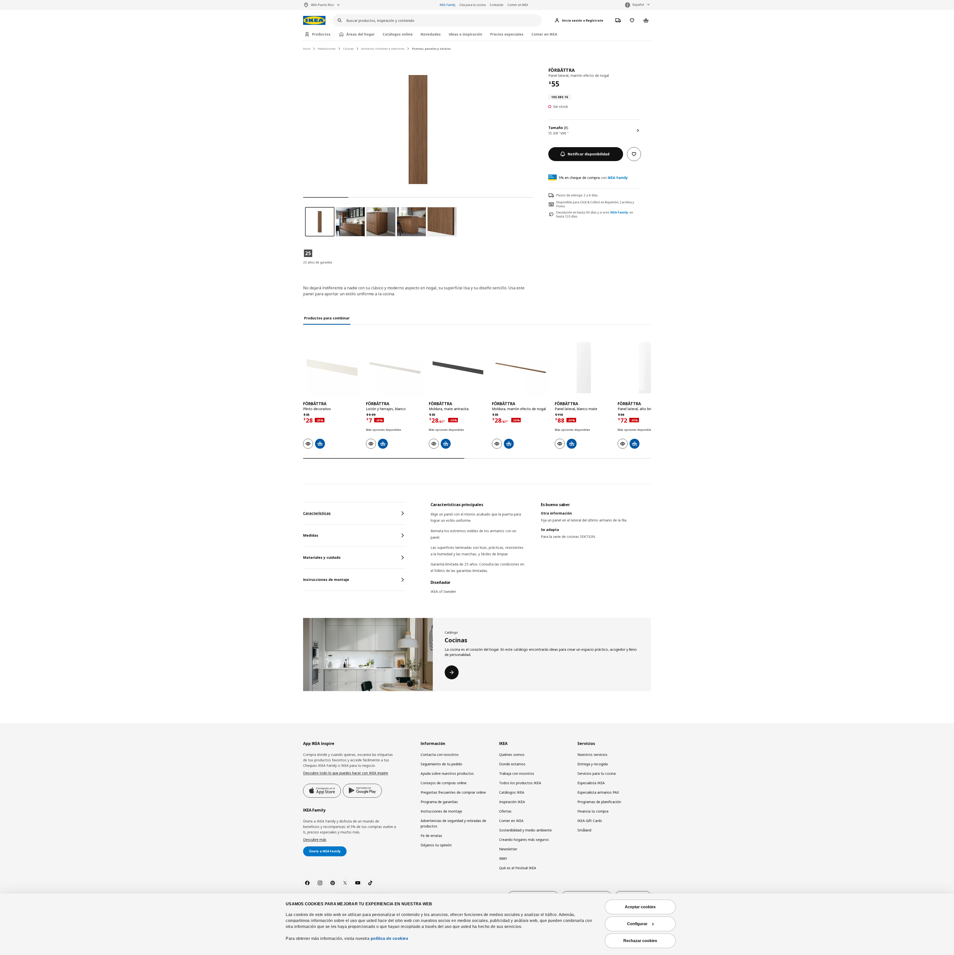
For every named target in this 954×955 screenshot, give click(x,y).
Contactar (497, 5)
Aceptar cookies (640, 907)
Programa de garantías (439, 801)
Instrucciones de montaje (441, 811)
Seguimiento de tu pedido (441, 764)
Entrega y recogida (592, 764)
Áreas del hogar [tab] (360, 34)
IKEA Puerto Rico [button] (322, 5)
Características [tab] (317, 513)
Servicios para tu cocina (596, 773)
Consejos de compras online (444, 783)
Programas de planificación (599, 801)
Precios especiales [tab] (506, 34)
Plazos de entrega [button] (569, 195)
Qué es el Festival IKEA (517, 868)
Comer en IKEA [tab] (544, 34)
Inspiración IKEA (512, 801)
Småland (584, 830)
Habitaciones (327, 48)
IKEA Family (447, 5)
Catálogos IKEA (511, 792)
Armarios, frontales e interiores (382, 48)
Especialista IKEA (591, 783)
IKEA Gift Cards (589, 820)
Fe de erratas (431, 835)
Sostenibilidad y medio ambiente (525, 830)
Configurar (637, 924)
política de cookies (388, 938)
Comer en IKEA (518, 5)
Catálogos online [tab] (398, 34)
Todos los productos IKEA (520, 783)
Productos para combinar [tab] (327, 318)
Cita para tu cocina (472, 5)
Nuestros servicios (592, 754)
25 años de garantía (317, 262)
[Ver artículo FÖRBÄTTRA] (332, 368)
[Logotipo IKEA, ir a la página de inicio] (314, 20)
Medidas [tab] (310, 535)
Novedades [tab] (431, 34)
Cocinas (348, 48)
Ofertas (505, 811)
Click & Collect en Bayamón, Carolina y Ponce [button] (595, 204)
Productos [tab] (321, 34)
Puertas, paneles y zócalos (431, 48)
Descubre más (314, 839)
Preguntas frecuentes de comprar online (453, 792)
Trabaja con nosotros (516, 773)
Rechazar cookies (640, 941)
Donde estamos (512, 764)
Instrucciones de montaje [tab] (326, 579)
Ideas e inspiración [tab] (465, 34)
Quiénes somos (511, 754)
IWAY (503, 858)
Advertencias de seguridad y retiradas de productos (453, 823)
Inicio (306, 48)
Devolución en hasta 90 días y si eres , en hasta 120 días (594, 215)
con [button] (593, 177)
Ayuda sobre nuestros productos (447, 773)
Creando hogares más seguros (524, 839)
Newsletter (508, 849)
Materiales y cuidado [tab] (322, 557)
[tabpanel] (541, 551)
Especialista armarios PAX (598, 792)
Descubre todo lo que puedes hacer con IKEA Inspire (345, 773)
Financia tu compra (592, 811)
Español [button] (638, 4)
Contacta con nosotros (440, 754)
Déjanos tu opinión (436, 845)
